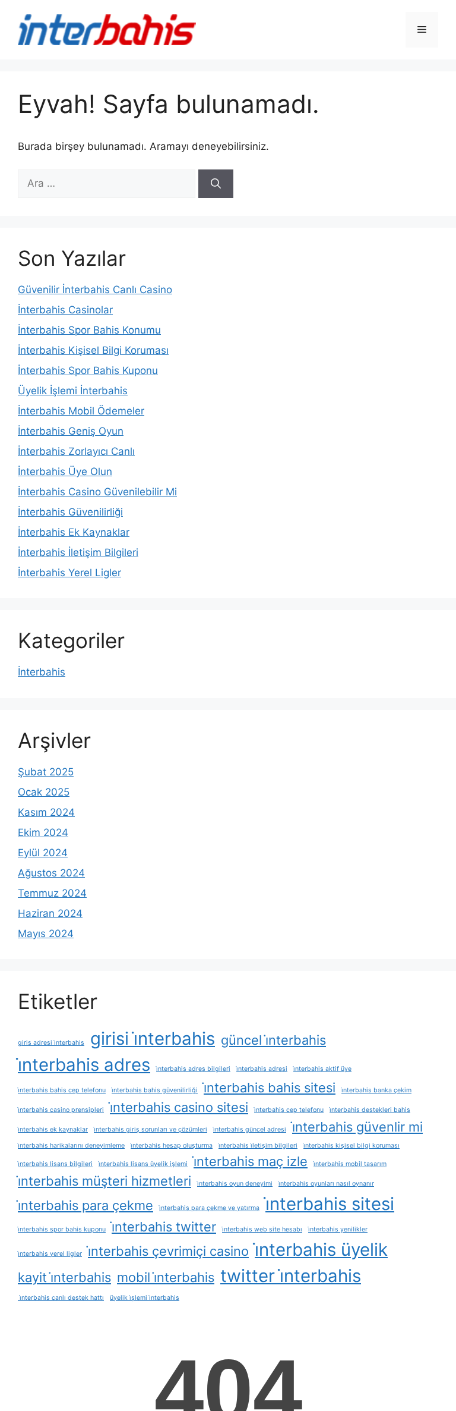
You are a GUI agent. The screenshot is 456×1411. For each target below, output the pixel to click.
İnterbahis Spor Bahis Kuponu (88, 370)
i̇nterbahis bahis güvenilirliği (155, 1090)
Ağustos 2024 (51, 873)
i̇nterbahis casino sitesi (179, 1107)
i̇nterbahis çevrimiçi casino (168, 1251)
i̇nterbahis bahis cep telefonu (62, 1090)
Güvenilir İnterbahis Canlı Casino (95, 290)
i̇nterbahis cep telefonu (289, 1110)
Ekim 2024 (43, 832)
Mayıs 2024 (46, 933)
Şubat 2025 (46, 772)
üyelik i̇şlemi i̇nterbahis (144, 1298)
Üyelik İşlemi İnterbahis (73, 391)
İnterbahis (41, 672)
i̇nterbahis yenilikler (338, 1229)
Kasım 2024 (46, 812)
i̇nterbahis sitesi (329, 1203)
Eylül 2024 (43, 853)
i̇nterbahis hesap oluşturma (172, 1145)
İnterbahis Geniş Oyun (71, 431)
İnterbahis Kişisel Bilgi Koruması (93, 350)
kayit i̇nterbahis (64, 1277)
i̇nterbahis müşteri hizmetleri (104, 1181)
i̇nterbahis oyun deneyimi (235, 1183)
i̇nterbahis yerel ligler (50, 1254)
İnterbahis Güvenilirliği (70, 512)
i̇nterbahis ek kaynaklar (53, 1129)
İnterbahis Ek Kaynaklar (73, 532)
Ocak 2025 (43, 792)
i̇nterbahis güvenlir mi (357, 1127)
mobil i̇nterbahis (165, 1277)
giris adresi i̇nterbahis (51, 1043)
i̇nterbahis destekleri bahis (370, 1110)
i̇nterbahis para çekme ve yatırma (209, 1208)
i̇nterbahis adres (84, 1064)
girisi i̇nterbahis (152, 1038)
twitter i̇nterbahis (290, 1275)
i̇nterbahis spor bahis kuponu (62, 1229)
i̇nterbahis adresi (261, 1069)
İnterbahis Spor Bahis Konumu (89, 330)
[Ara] (215, 183)
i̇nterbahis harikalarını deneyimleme (71, 1145)
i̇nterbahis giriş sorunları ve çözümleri (150, 1129)
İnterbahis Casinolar (65, 310)
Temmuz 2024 (52, 893)
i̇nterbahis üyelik (321, 1249)
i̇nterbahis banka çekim (376, 1090)
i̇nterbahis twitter (164, 1226)
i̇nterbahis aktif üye (322, 1069)
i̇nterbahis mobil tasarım (350, 1164)
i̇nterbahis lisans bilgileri (55, 1164)
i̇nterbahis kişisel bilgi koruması (351, 1145)
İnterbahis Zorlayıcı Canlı (76, 451)
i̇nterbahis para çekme (85, 1205)
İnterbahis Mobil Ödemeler (81, 411)
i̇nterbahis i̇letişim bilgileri (257, 1145)
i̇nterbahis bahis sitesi (269, 1087)
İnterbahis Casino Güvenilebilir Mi (97, 492)
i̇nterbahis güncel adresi (249, 1129)
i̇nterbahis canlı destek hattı (61, 1298)
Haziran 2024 (50, 913)
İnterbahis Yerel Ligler (69, 573)
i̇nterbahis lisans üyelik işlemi (143, 1164)
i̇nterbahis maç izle (251, 1161)
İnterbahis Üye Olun (65, 471)
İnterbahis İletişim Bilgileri (78, 552)
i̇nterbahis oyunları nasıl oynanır (326, 1183)
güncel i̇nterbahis (273, 1040)
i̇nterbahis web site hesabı (262, 1229)
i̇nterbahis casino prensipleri (61, 1110)
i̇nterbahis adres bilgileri (193, 1069)
